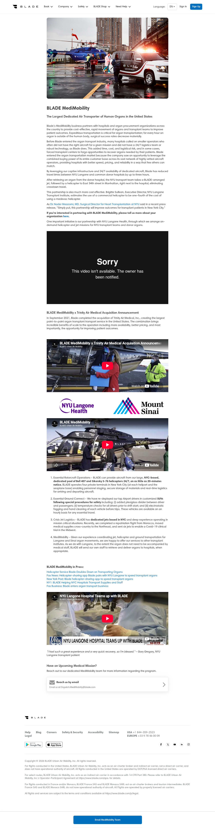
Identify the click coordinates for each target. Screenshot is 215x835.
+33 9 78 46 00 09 (149, 736)
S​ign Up (196, 7)
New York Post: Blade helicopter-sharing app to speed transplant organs (90, 579)
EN (172, 6)
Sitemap (114, 732)
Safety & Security (72, 732)
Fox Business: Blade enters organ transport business (77, 586)
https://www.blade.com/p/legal (121, 793)
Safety (81, 7)
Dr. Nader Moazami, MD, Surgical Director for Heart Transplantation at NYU (94, 204)
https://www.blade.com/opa (93, 778)
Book (47, 7)
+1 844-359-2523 (144, 732)
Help (28, 732)
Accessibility (95, 732)
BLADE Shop (100, 7)
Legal (28, 736)
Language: (159, 7)
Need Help (122, 7)
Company (64, 7)
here (66, 216)
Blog (38, 732)
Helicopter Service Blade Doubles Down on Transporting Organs (85, 572)
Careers (52, 732)
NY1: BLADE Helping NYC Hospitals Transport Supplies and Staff (85, 582)
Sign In (183, 7)
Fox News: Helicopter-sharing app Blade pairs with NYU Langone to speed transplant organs (102, 575)
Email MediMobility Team (107, 820)
